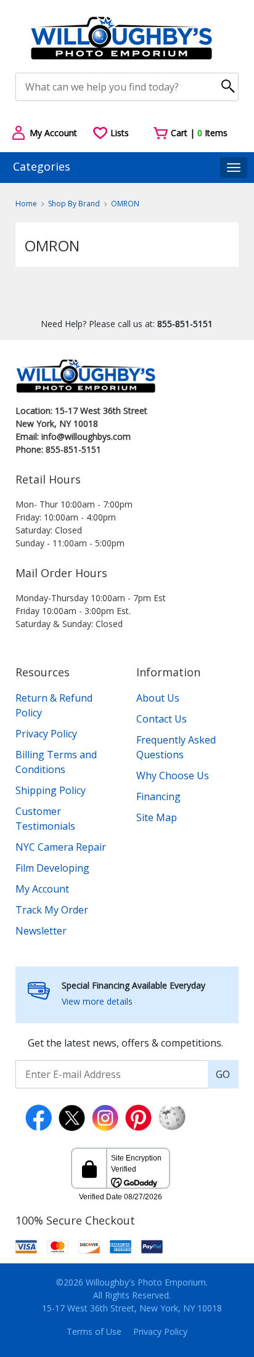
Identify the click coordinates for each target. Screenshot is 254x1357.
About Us (157, 698)
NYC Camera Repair (60, 847)
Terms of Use (94, 1331)
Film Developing (52, 868)
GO (223, 1074)
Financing (158, 796)
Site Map (156, 817)
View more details (97, 1001)
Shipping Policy (50, 790)
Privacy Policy (46, 733)
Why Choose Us (172, 775)
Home (26, 203)
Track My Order (51, 910)
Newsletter (41, 931)
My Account (42, 889)
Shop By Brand (74, 203)
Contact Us (161, 719)
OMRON (125, 203)
